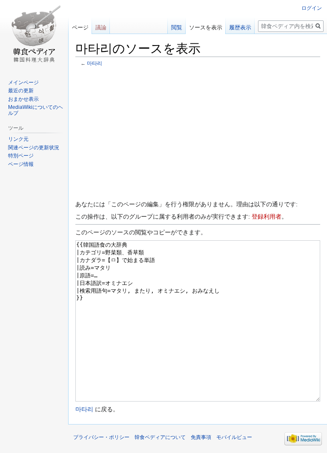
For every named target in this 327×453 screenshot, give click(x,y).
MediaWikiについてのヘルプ (35, 110)
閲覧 (176, 27)
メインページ (23, 82)
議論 (100, 27)
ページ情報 (21, 164)
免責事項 (201, 437)
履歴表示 (240, 27)
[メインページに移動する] (34, 34)
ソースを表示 (205, 27)
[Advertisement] (197, 132)
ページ (80, 27)
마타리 (94, 63)
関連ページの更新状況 (33, 148)
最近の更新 (21, 91)
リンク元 (18, 139)
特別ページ (21, 156)
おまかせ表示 (23, 99)
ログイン (311, 8)
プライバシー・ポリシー (101, 437)
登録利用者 (266, 216)
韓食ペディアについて (160, 437)
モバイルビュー (234, 437)
